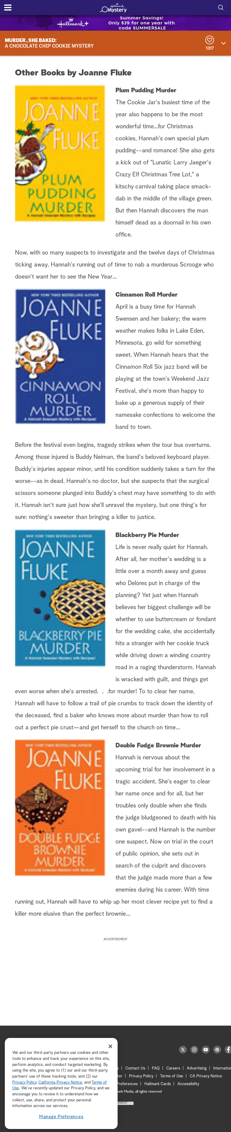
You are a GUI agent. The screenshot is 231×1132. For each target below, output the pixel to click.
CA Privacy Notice (206, 1076)
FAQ (156, 1068)
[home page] (113, 7)
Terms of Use (171, 1076)
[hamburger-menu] (7, 7)
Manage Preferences (61, 1117)
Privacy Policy (141, 1076)
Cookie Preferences (120, 1084)
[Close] (110, 1046)
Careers (173, 1068)
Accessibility (188, 1084)
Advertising (197, 1068)
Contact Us (135, 1068)
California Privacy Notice (60, 1083)
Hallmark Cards (157, 1084)
